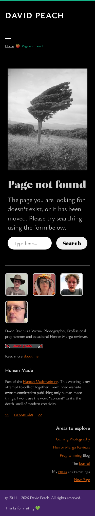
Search (72, 243)
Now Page (82, 479)
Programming (71, 455)
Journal (84, 463)
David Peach (34, 15)
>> (40, 414)
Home (9, 45)
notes (62, 471)
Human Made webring (40, 381)
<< (7, 414)
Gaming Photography (73, 439)
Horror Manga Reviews (71, 447)
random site (23, 414)
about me (31, 356)
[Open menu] (8, 30)
